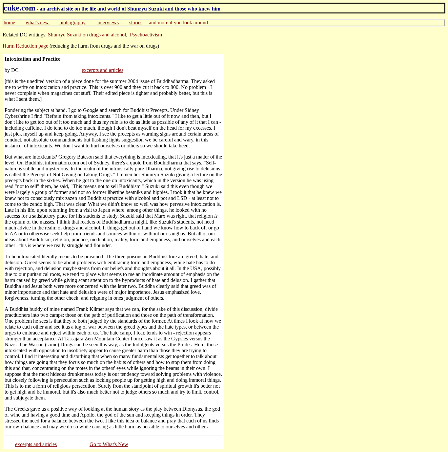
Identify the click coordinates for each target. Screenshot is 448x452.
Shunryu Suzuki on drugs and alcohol (87, 34)
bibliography (72, 22)
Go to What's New (109, 444)
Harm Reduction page (25, 46)
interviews (108, 22)
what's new (38, 22)
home (9, 22)
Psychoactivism (146, 34)
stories (135, 22)
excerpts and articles (102, 70)
